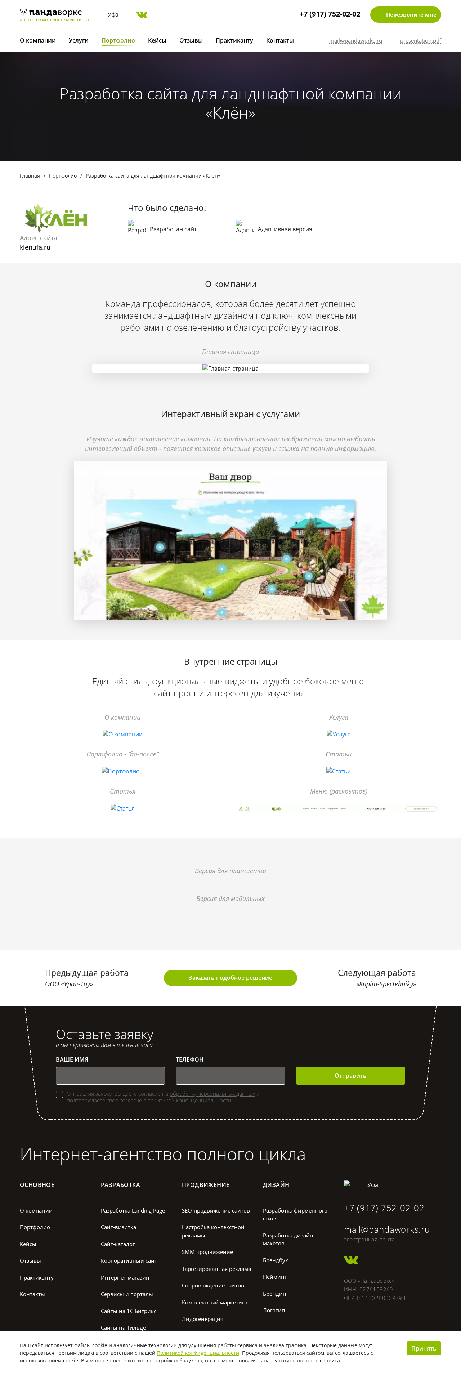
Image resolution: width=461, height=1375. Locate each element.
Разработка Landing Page (133, 1210)
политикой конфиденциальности (189, 1100)
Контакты (280, 40)
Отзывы (191, 40)
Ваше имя (72, 1059)
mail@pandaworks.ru (387, 1229)
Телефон (189, 1059)
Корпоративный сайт (129, 1260)
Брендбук (275, 1260)
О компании (38, 40)
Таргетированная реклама (216, 1268)
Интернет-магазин (125, 1277)
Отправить (351, 1076)
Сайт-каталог (118, 1243)
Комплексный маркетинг (215, 1302)
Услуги (79, 40)
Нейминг (275, 1276)
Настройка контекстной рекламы (213, 1231)
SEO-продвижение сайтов (216, 1210)
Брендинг (275, 1293)
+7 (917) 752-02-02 (330, 14)
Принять (424, 1348)
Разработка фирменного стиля (295, 1214)
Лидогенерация (202, 1318)
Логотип (274, 1310)
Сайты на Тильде (123, 1327)
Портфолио (118, 40)
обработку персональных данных (212, 1093)
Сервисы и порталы (127, 1294)
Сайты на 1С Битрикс (128, 1310)
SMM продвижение (207, 1251)
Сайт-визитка (118, 1227)
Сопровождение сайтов (213, 1285)
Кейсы (157, 40)
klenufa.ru (35, 247)
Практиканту (234, 40)
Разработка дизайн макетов (288, 1239)
